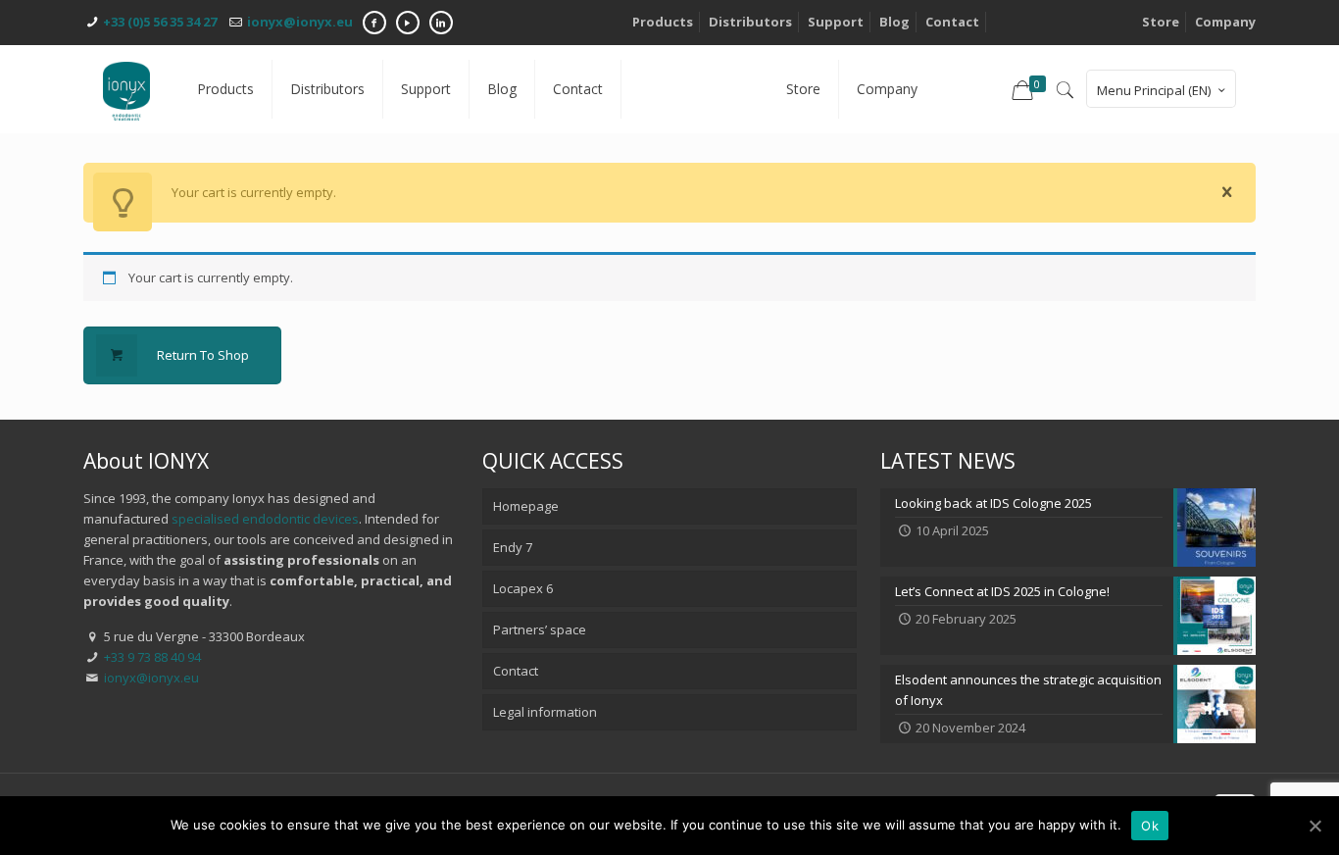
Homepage (526, 506)
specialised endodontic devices (265, 519)
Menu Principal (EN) (1154, 90)
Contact (952, 21)
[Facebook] (374, 22)
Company (1225, 21)
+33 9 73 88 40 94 (152, 657)
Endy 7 (512, 547)
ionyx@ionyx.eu (300, 21)
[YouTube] (408, 22)
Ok (1150, 825)
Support (836, 21)
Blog (894, 21)
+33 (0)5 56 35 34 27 (160, 21)
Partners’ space (539, 629)
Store (1160, 21)
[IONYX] (126, 89)
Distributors (750, 21)
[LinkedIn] (441, 22)
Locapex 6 (523, 588)
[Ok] (1314, 825)
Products (662, 21)
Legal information (545, 712)
